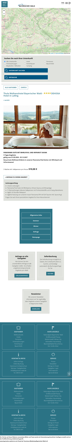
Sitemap (13, 368)
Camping (29, 66)
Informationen (53, 370)
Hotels (18, 337)
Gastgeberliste (21, 368)
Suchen (50, 273)
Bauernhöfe (50, 64)
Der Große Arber (53, 346)
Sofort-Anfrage (18, 361)
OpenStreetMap (60, 53)
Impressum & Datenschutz (18, 366)
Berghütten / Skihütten (13, 66)
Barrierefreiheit (53, 373)
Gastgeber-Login (53, 368)
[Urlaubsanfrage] (63, 3)
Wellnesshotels (18, 335)
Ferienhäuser (30, 64)
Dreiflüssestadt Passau (53, 337)
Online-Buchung (18, 364)
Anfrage (36, 232)
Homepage (36, 237)
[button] (4, 10)
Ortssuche (13, 77)
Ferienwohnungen (18, 341)
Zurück (24, 87)
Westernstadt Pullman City (53, 339)
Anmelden (36, 309)
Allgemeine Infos (36, 215)
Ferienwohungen (11, 64)
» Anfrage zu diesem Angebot (16, 177)
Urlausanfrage (22, 275)
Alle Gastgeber (10, 87)
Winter (35, 226)
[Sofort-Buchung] (66, 3)
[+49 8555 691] (69, 3)
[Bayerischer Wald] (26, 6)
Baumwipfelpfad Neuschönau (53, 344)
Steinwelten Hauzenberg (53, 341)
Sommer (36, 221)
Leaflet (52, 53)
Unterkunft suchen (17, 70)
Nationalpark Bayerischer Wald (53, 335)
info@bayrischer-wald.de (18, 370)
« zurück (6, 100)
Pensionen (49, 61)
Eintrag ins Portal (53, 366)
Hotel (28, 61)
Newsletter (53, 364)
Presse (53, 361)
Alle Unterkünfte (11, 61)
